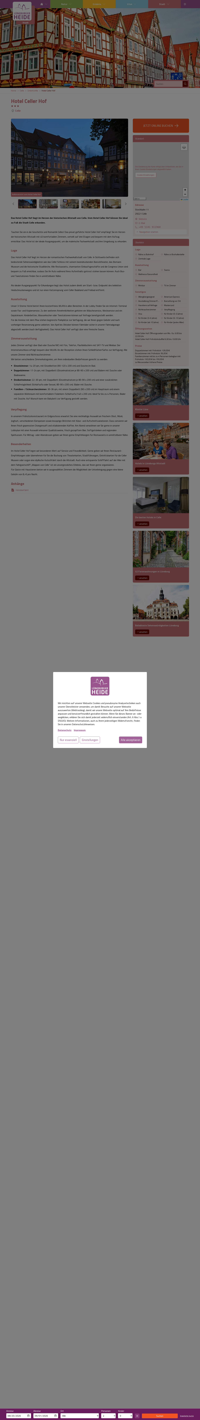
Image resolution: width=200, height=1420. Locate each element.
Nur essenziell (68, 740)
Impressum (80, 730)
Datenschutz (64, 730)
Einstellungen (90, 740)
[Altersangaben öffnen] (137, 1416)
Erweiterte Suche (187, 1416)
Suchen (159, 1416)
